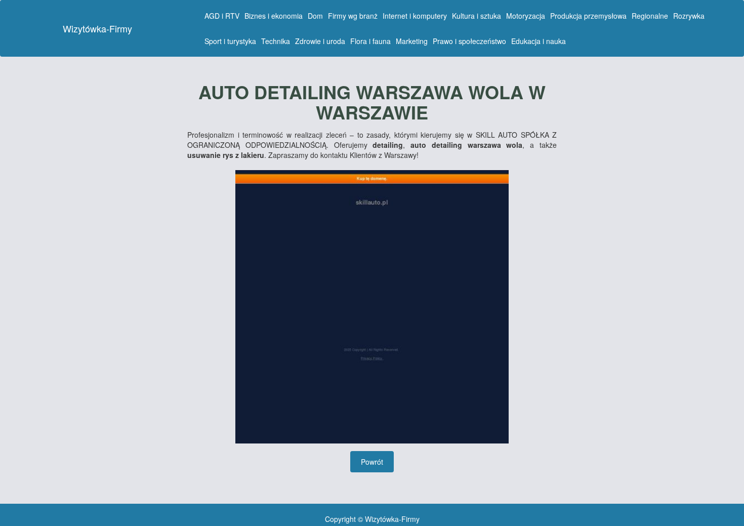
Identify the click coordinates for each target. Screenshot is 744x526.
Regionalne (650, 16)
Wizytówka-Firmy (97, 28)
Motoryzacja (525, 16)
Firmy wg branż (353, 16)
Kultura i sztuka (476, 16)
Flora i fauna (370, 41)
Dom (315, 16)
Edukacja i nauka (538, 41)
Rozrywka (689, 16)
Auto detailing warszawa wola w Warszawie (372, 102)
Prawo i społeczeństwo (469, 41)
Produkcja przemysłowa (588, 16)
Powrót (372, 462)
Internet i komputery (415, 16)
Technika (275, 41)
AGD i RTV (221, 16)
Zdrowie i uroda (320, 41)
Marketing (412, 41)
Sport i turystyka (230, 41)
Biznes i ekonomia (273, 16)
